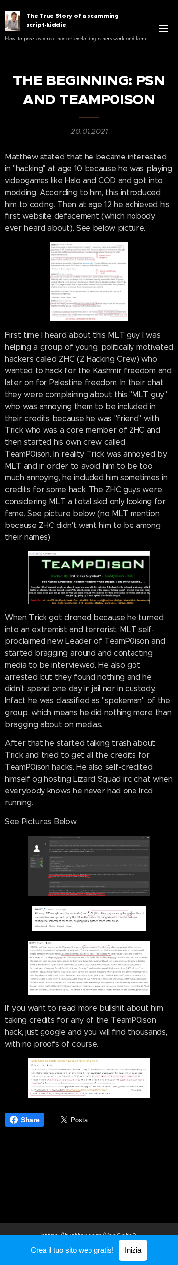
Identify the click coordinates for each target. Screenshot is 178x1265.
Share (30, 1120)
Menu (163, 28)
